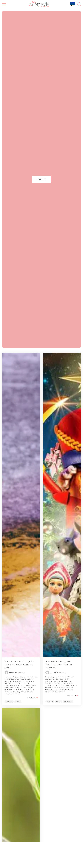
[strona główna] (39, 6)
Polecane (9, 701)
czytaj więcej (31, 697)
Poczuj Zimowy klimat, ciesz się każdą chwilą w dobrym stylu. (20, 664)
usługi (18, 701)
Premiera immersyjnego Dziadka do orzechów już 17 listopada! (60, 664)
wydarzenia (68, 701)
